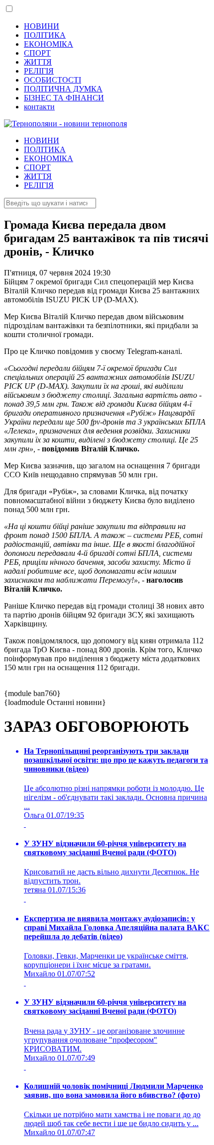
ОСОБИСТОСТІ (52, 80)
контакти (39, 106)
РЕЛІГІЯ (39, 71)
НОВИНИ (41, 26)
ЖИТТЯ (38, 62)
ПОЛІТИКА (45, 35)
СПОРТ (37, 53)
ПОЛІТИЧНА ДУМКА (63, 89)
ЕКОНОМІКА (48, 44)
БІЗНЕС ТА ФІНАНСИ (64, 97)
